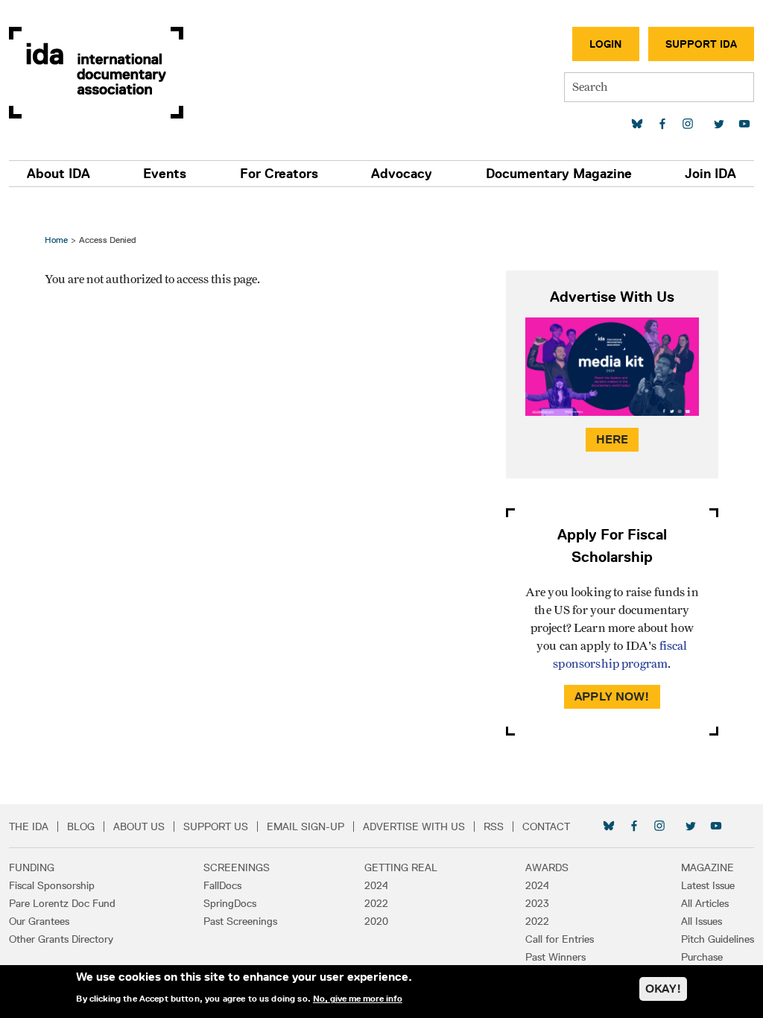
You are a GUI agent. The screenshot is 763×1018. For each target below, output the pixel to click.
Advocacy (401, 173)
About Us (139, 826)
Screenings (236, 867)
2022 (376, 903)
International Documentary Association (96, 72)
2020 (376, 921)
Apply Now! (612, 696)
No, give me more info (357, 998)
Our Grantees (39, 921)
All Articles (705, 903)
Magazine (707, 867)
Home (56, 239)
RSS (494, 826)
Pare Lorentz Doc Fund (62, 903)
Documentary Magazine (559, 173)
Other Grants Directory (61, 939)
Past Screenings (240, 921)
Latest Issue (708, 885)
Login (605, 44)
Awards (547, 867)
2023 (537, 903)
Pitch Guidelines (717, 939)
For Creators (279, 173)
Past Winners (555, 957)
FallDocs (222, 885)
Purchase (702, 957)
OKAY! (663, 988)
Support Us (215, 826)
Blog (81, 826)
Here (612, 439)
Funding (31, 867)
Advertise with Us (414, 826)
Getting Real (400, 867)
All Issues (701, 921)
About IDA (58, 173)
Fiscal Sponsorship (52, 885)
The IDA (28, 826)
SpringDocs (229, 903)
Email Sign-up (305, 826)
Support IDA (701, 44)
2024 (376, 885)
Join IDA (710, 173)
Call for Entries (559, 939)
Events (164, 173)
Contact (546, 826)
